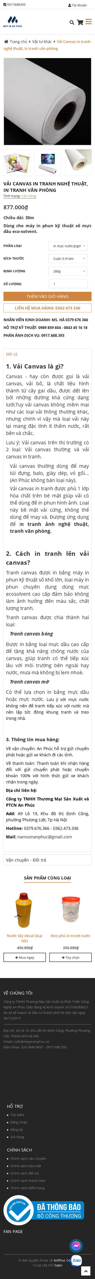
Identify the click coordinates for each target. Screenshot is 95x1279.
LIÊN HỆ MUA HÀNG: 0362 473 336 (47, 308)
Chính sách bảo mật (25, 1166)
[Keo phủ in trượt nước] (70, 910)
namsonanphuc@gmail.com (45, 836)
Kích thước (13, 258)
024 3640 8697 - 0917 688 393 (44, 1047)
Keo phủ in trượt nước (70, 935)
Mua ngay (26, 957)
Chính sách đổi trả (24, 1173)
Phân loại (12, 246)
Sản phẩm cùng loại (47, 878)
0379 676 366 (76, 319)
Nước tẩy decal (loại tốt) (24, 938)
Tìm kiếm (17, 1115)
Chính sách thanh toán (28, 1180)
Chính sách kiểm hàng (27, 1188)
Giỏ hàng (17, 1137)
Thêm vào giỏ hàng (47, 296)
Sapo (58, 1265)
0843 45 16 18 (75, 327)
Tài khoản (79, 5)
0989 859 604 (49, 327)
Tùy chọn (72, 957)
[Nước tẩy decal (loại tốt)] (24, 910)
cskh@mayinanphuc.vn (32, 1041)
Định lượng (14, 271)
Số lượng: (12, 284)
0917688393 (16, 4)
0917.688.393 (52, 335)
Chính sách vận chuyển (28, 1158)
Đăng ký (16, 1129)
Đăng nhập (18, 1122)
